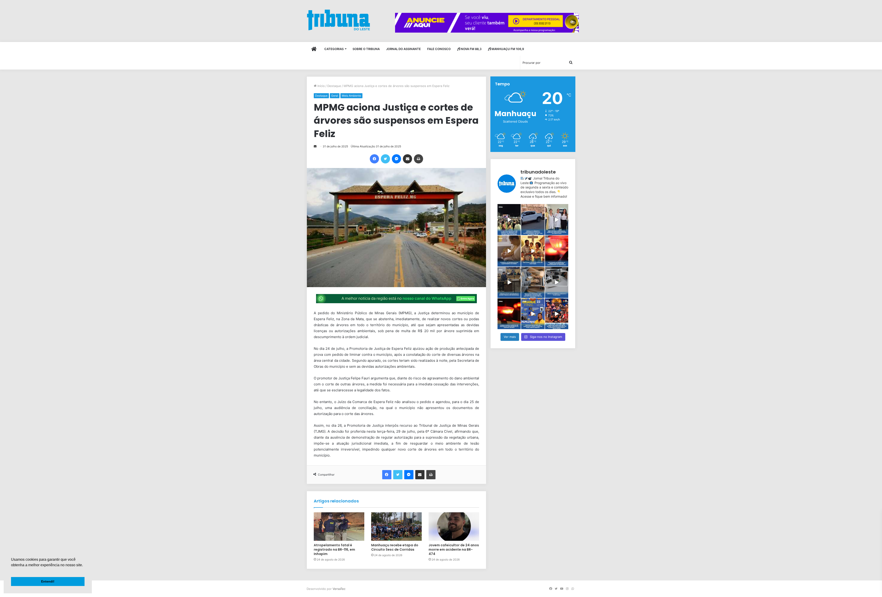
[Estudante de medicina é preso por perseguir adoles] (556, 250)
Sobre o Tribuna (366, 49)
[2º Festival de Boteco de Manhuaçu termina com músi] (509, 219)
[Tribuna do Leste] (338, 20)
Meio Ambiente (351, 95)
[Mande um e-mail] (315, 146)
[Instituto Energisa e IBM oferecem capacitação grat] (532, 282)
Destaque (334, 86)
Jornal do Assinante (403, 49)
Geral (334, 95)
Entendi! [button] (47, 581)
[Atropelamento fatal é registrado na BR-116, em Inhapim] (339, 526)
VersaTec (339, 589)
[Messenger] (396, 158)
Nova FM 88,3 (470, 49)
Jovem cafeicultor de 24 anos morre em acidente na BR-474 (454, 549)
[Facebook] (374, 158)
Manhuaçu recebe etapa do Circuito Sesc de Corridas (394, 547)
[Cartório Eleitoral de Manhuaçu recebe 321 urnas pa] (556, 282)
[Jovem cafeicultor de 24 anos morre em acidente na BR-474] (454, 526)
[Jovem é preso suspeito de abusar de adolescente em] (509, 313)
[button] (11, 571)
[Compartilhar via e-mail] (407, 158)
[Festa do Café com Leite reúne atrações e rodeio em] (556, 313)
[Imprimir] (418, 158)
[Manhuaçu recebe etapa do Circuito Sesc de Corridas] (396, 526)
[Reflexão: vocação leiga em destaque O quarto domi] (532, 250)
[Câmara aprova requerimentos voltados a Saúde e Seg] (509, 282)
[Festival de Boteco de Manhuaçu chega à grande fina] (532, 313)
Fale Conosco (439, 49)
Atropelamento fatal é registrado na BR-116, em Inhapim (334, 549)
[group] (487, 23)
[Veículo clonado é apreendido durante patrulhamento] (532, 219)
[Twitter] (385, 158)
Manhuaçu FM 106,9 (507, 49)
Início (321, 86)
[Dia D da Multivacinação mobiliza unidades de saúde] (556, 219)
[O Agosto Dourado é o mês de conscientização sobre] (509, 250)
